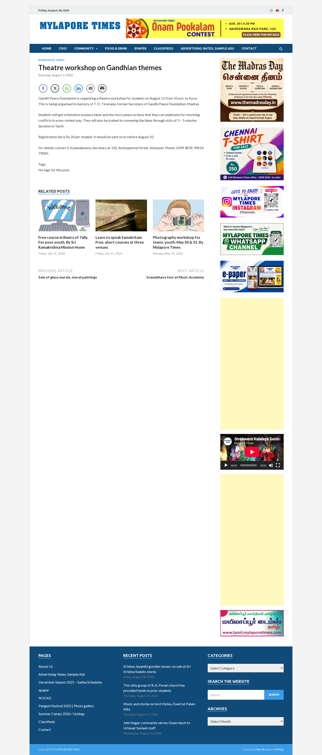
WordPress (263, 749)
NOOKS (45, 698)
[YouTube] (277, 10)
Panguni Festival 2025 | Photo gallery (66, 706)
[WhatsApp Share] (67, 88)
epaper (140, 48)
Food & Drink (116, 48)
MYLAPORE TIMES (69, 749)
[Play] (226, 465)
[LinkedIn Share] (78, 88)
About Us (46, 666)
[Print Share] (102, 88)
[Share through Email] (90, 88)
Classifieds (163, 48)
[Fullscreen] (278, 465)
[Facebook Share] (43, 88)
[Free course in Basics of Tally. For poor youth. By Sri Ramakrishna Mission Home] (64, 232)
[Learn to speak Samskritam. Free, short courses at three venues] (121, 232)
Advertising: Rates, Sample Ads (207, 48)
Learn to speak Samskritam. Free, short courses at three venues (120, 242)
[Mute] (271, 465)
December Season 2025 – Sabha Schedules (70, 682)
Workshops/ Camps (51, 60)
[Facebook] (283, 10)
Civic (63, 48)
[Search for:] (246, 695)
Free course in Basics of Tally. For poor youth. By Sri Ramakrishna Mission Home (63, 242)
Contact (249, 48)
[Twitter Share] (55, 88)
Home (46, 48)
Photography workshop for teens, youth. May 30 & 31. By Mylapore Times (178, 242)
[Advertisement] (252, 364)
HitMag (279, 749)
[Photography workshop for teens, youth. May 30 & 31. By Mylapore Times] (178, 232)
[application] (252, 452)
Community (84, 48)
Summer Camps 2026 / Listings (62, 714)
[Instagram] (271, 10)
